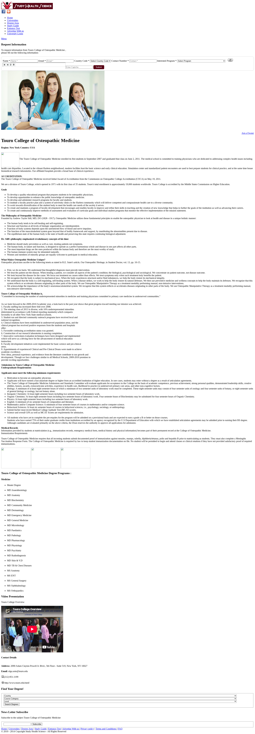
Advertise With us (15, 31)
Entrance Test (13, 28)
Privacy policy (87, 728)
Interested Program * (166, 61)
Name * (6, 61)
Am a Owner (248, 133)
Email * (42, 61)
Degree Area (13, 23)
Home (10, 17)
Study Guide (13, 25)
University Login (15, 33)
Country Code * (81, 61)
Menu (4, 38)
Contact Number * (120, 61)
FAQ (120, 728)
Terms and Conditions (106, 728)
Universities (12, 20)
